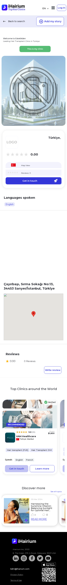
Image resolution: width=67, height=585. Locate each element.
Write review (52, 370)
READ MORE (39, 519)
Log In (61, 7)
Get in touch (29, 180)
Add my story (52, 21)
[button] (33, 314)
